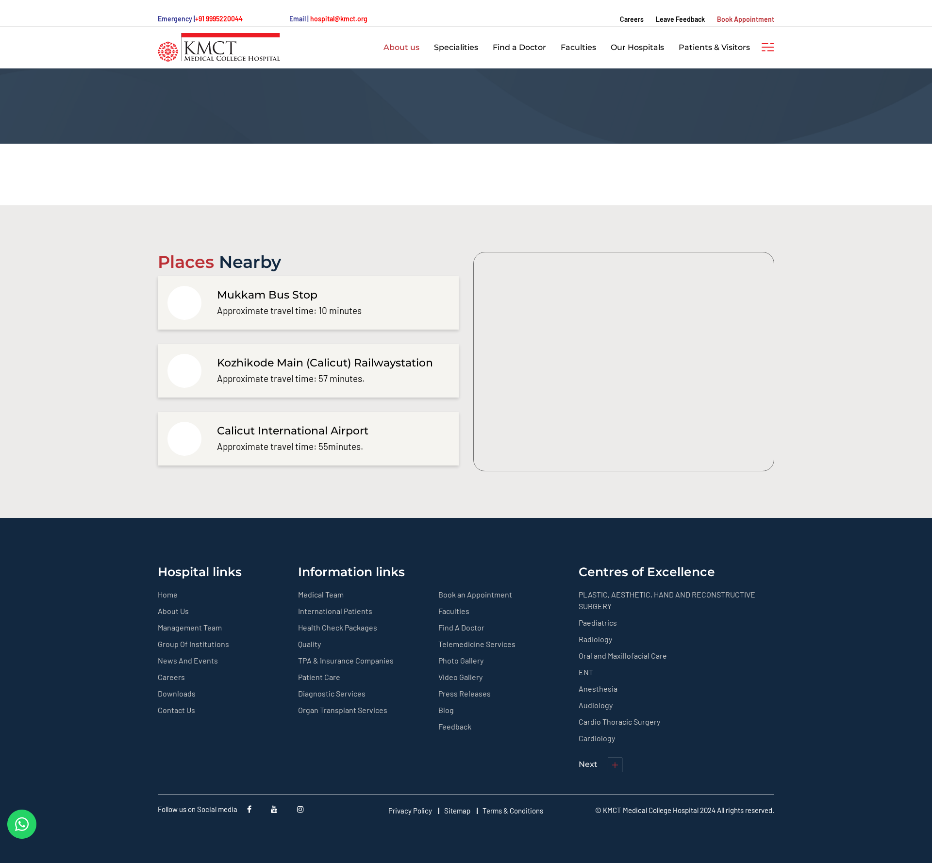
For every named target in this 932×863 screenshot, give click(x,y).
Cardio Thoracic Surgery (619, 721)
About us (401, 47)
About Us (173, 610)
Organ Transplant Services (342, 709)
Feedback (454, 726)
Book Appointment (745, 19)
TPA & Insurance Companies (346, 660)
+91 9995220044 (219, 19)
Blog (446, 709)
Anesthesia (598, 688)
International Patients (335, 610)
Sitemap (457, 810)
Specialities (456, 47)
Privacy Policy (410, 810)
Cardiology (597, 738)
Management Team (190, 627)
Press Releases (464, 693)
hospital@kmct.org (338, 19)
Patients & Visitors (714, 47)
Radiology (595, 639)
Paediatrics (598, 622)
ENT (586, 672)
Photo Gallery (460, 660)
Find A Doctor (461, 627)
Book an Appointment (475, 594)
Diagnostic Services (332, 693)
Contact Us (176, 709)
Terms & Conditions (513, 810)
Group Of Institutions (193, 643)
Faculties (578, 47)
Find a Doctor (519, 47)
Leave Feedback (680, 19)
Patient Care (319, 676)
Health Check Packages (337, 627)
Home (168, 594)
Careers (632, 19)
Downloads (177, 693)
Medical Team (321, 594)
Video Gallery (460, 676)
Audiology (596, 705)
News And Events (188, 660)
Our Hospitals (637, 47)
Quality (309, 643)
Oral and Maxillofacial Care (623, 655)
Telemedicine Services (477, 643)
